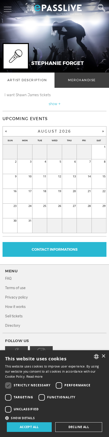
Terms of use (15, 288)
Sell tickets (14, 316)
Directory (12, 325)
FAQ (8, 278)
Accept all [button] (29, 427)
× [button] (103, 356)
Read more (34, 376)
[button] (54, 417)
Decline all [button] (78, 427)
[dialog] (54, 393)
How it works (15, 307)
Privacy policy (16, 297)
